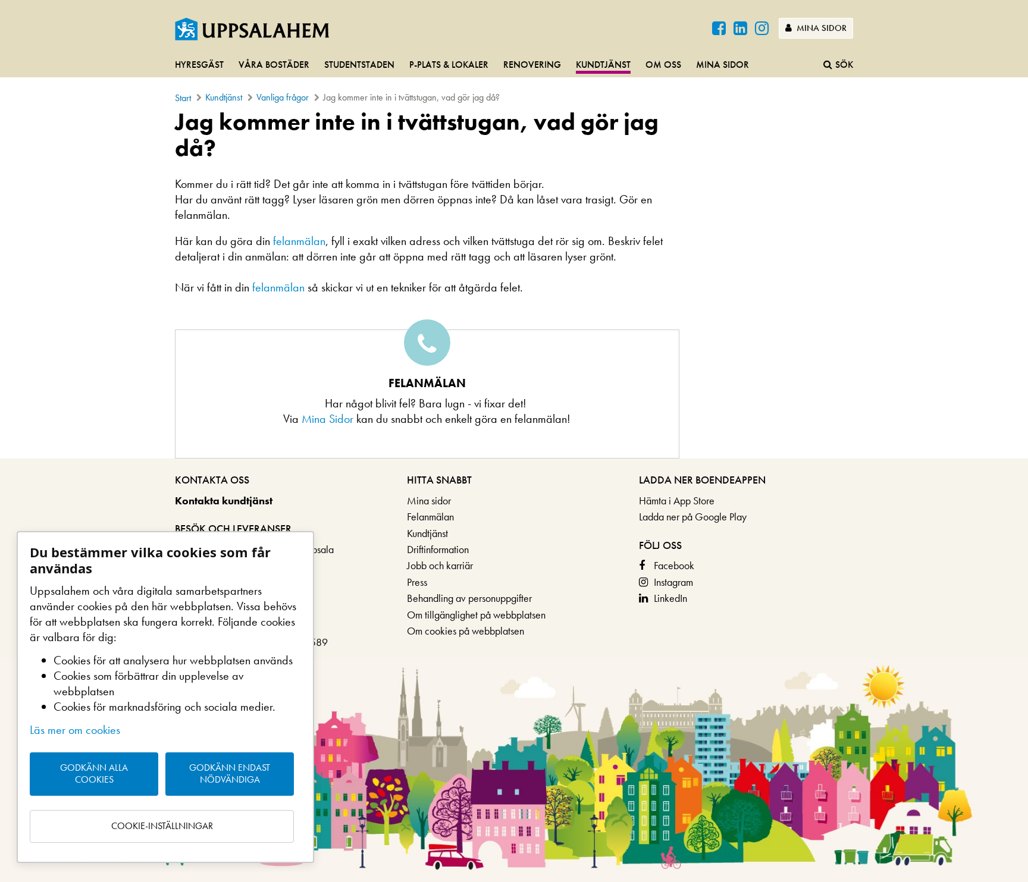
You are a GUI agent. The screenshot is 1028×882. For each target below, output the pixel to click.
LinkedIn (670, 598)
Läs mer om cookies (75, 729)
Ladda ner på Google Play (693, 516)
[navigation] (514, 65)
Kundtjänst (603, 64)
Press (417, 582)
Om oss (663, 64)
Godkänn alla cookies (94, 773)
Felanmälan (430, 516)
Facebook (674, 565)
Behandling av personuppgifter (469, 598)
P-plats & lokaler (448, 64)
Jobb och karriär (440, 565)
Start (183, 98)
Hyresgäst (199, 64)
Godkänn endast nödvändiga (229, 773)
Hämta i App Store (676, 500)
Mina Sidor (329, 418)
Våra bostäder (274, 64)
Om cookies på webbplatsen (465, 631)
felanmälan (299, 241)
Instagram (673, 582)
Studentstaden (359, 64)
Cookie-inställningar (162, 826)
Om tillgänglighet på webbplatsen (476, 615)
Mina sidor (820, 28)
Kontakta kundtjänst (223, 500)
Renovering (532, 64)
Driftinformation (438, 549)
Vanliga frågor (282, 97)
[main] (514, 283)
